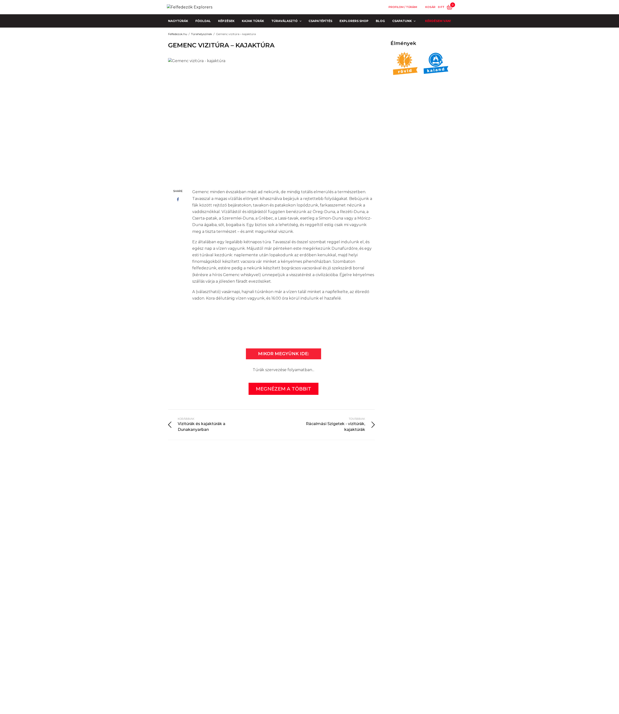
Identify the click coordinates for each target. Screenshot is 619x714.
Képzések (226, 21)
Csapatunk (402, 21)
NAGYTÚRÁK (178, 21)
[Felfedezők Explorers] (189, 7)
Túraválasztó (284, 21)
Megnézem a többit (283, 389)
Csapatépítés (320, 21)
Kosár (430, 7)
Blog (380, 21)
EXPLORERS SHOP (353, 21)
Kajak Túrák (253, 21)
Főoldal (203, 21)
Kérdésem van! (438, 21)
